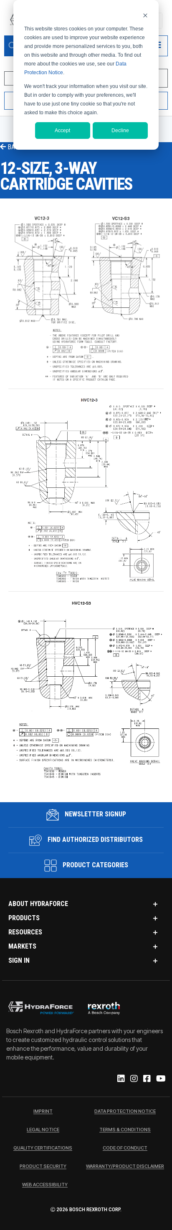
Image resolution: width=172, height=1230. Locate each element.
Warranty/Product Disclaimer (125, 1166)
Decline (120, 130)
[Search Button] (12, 46)
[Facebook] (146, 1079)
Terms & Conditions (125, 1129)
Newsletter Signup (94, 814)
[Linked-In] (120, 1079)
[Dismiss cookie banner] (145, 15)
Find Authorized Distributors (94, 839)
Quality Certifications (42, 1148)
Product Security (43, 1166)
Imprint (43, 1111)
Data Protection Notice (125, 1111)
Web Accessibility (45, 1184)
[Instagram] (133, 1079)
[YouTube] (160, 1079)
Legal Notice (43, 1129)
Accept (62, 130)
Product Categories (94, 865)
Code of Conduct (125, 1148)
